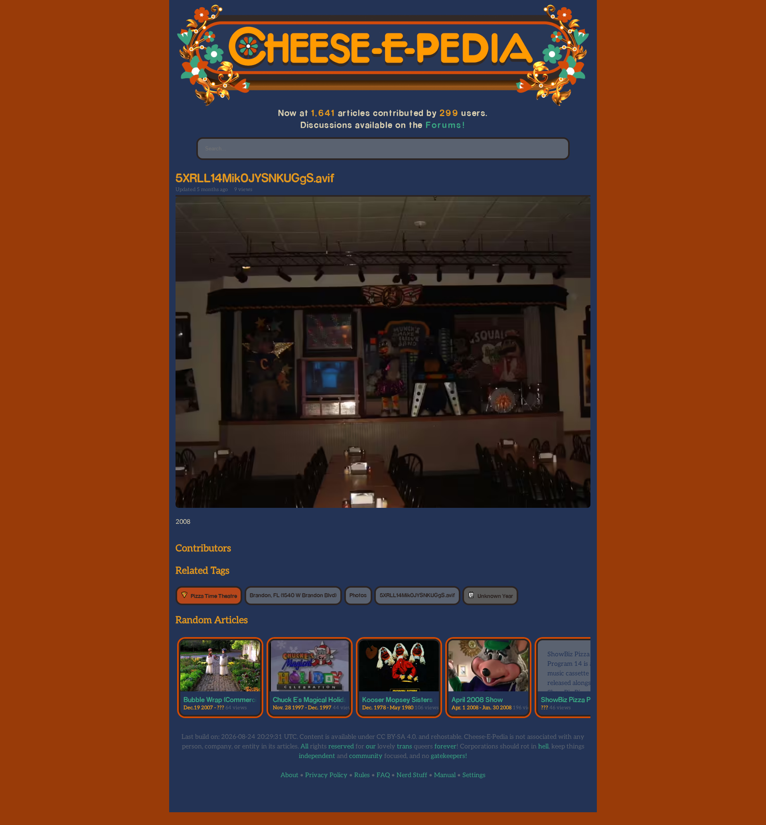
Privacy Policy (326, 775)
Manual (445, 775)
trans (404, 746)
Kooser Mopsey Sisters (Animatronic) (418, 699)
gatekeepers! (449, 756)
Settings (474, 775)
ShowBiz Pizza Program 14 (581, 699)
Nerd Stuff (412, 775)
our (371, 746)
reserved (341, 746)
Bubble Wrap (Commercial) (223, 699)
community (366, 756)
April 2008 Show (477, 699)
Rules (362, 775)
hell (543, 746)
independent (317, 756)
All (304, 746)
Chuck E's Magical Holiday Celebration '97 (335, 699)
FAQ (383, 775)
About (289, 775)
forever (445, 746)
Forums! (446, 125)
